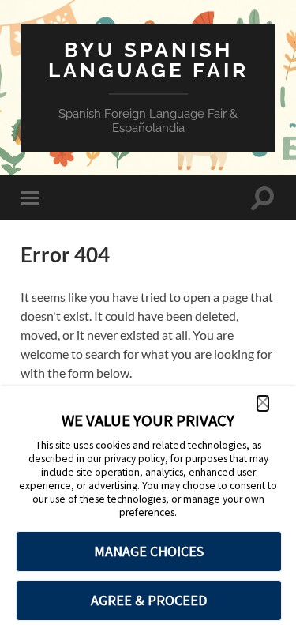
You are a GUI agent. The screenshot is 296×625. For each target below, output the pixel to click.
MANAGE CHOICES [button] (149, 551)
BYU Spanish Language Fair (148, 59)
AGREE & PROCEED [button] (149, 600)
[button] (262, 403)
